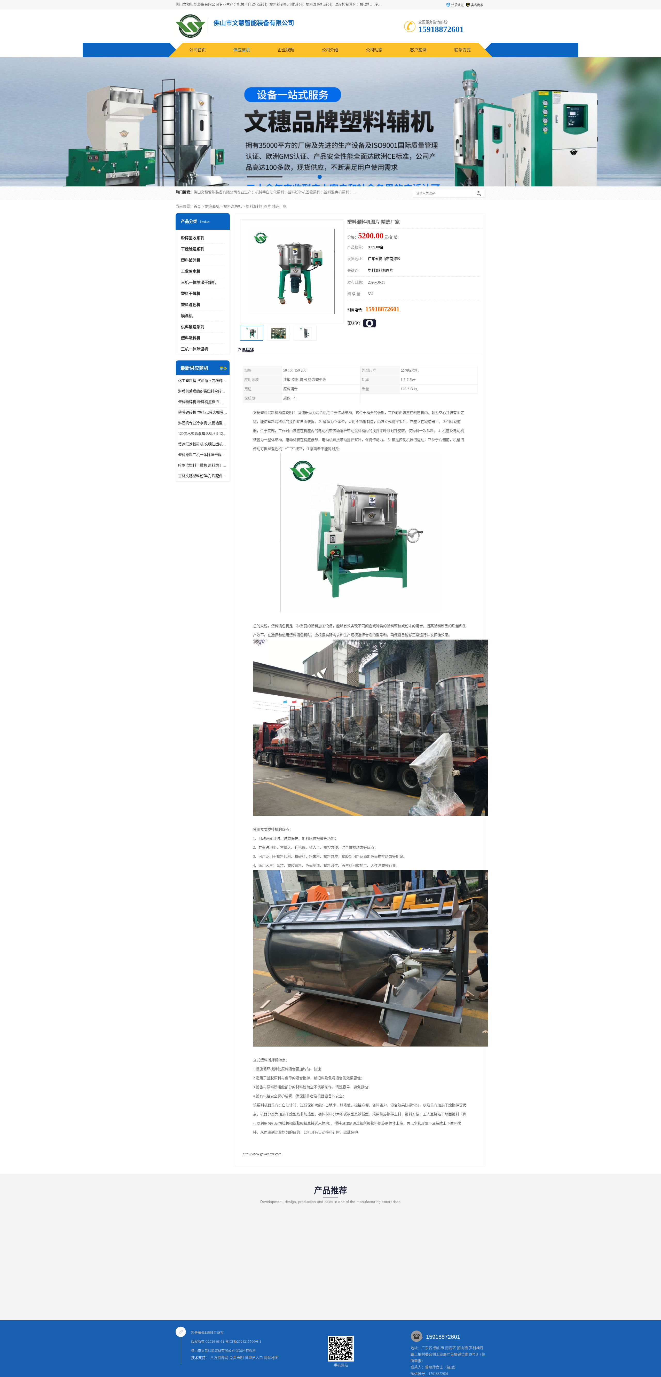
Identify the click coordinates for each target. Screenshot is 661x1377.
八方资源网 (219, 1358)
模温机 (187, 316)
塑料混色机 (233, 206)
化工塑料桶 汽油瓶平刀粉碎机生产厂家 (202, 381)
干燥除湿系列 (192, 249)
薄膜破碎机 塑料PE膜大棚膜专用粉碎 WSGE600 (202, 412)
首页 (197, 206)
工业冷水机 (190, 271)
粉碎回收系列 (192, 238)
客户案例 (418, 50)
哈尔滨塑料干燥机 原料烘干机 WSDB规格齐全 (202, 465)
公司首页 (197, 50)
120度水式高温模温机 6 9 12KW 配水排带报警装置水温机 (202, 434)
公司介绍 (330, 50)
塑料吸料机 (190, 338)
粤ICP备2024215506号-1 (243, 1341)
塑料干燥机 (190, 294)
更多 (223, 368)
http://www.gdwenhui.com (262, 1154)
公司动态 (374, 50)
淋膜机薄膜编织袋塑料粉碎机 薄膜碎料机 (202, 391)
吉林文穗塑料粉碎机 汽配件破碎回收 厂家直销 (202, 476)
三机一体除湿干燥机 (198, 282)
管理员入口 (254, 1358)
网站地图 (271, 1358)
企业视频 (286, 50)
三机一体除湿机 (194, 349)
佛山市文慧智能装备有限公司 (213, 1350)
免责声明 (236, 1358)
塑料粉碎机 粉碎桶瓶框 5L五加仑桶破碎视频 (202, 402)
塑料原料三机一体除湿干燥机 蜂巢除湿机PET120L (202, 455)
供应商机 (241, 50)
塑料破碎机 (190, 260)
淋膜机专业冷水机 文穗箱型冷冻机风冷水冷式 (202, 423)
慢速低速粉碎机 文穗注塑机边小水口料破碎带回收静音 (202, 444)
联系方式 (462, 50)
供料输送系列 (192, 327)
